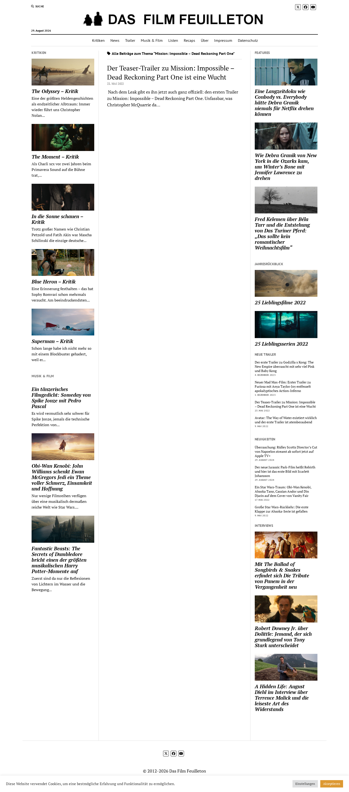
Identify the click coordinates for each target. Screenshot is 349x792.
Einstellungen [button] (305, 784)
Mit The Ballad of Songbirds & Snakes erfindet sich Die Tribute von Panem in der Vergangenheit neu (282, 575)
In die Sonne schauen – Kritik (57, 219)
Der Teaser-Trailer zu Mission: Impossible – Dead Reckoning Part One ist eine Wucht (170, 72)
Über (204, 40)
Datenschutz (248, 40)
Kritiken (98, 40)
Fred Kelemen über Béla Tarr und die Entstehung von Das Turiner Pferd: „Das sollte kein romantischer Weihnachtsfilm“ (282, 233)
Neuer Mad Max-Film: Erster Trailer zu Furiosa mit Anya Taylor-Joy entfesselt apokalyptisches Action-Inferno (283, 386)
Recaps (189, 40)
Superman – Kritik (52, 341)
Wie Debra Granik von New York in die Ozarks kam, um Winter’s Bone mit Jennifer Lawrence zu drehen (286, 166)
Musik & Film (152, 40)
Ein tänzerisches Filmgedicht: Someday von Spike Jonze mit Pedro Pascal (61, 397)
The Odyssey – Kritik (55, 91)
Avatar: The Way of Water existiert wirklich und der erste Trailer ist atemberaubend (286, 420)
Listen (173, 40)
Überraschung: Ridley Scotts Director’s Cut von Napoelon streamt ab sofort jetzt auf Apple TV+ (286, 451)
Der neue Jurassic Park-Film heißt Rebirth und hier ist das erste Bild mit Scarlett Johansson (285, 471)
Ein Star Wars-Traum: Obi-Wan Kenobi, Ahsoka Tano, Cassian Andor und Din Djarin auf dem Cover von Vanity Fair (283, 491)
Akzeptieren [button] (331, 784)
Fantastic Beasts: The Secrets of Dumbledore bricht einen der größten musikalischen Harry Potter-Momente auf (59, 560)
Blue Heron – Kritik (53, 281)
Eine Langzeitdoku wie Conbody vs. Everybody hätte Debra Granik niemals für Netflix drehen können (284, 102)
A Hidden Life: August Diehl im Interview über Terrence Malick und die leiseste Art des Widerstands (282, 698)
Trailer (130, 40)
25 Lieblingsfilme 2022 (280, 302)
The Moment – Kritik (55, 157)
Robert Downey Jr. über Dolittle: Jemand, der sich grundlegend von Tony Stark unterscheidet (283, 636)
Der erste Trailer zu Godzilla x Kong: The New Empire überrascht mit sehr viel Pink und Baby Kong (284, 366)
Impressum (223, 40)
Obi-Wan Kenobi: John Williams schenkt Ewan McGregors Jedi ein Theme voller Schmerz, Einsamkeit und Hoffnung (62, 477)
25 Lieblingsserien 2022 (281, 344)
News (114, 40)
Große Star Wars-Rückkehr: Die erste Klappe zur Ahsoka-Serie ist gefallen (281, 509)
